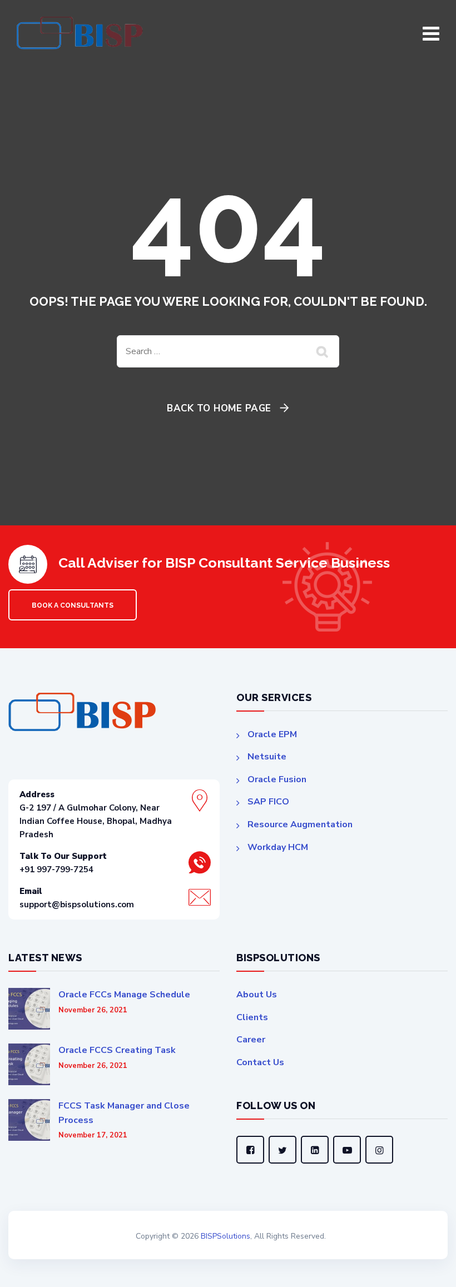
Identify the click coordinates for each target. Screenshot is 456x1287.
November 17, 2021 (92, 1135)
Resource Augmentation (300, 824)
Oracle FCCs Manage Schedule (124, 994)
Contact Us (260, 1062)
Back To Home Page (219, 408)
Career (250, 1039)
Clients (252, 1017)
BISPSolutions (225, 1236)
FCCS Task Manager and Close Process (124, 1113)
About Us (256, 994)
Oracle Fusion (276, 779)
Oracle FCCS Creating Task (117, 1050)
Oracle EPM (272, 734)
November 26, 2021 (92, 1010)
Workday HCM (277, 847)
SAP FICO (268, 802)
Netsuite (266, 757)
